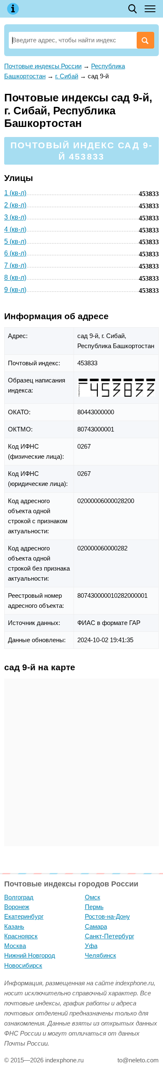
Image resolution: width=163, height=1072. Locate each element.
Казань (14, 926)
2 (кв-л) (15, 205)
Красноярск (21, 936)
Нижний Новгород (29, 955)
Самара (96, 926)
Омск (92, 897)
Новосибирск (23, 965)
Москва (15, 945)
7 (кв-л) (15, 265)
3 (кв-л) (15, 217)
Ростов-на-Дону (107, 916)
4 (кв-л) (15, 229)
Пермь (94, 906)
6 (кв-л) (15, 253)
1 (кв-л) (15, 192)
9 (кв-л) (15, 289)
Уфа (91, 945)
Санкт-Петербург (109, 936)
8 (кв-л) (15, 277)
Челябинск (100, 955)
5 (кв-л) (15, 241)
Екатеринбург (23, 916)
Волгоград (18, 897)
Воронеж (16, 906)
